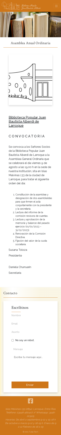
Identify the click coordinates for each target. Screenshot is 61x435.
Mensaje (18, 349)
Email (15, 323)
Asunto (15, 332)
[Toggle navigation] (56, 6)
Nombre (16, 315)
